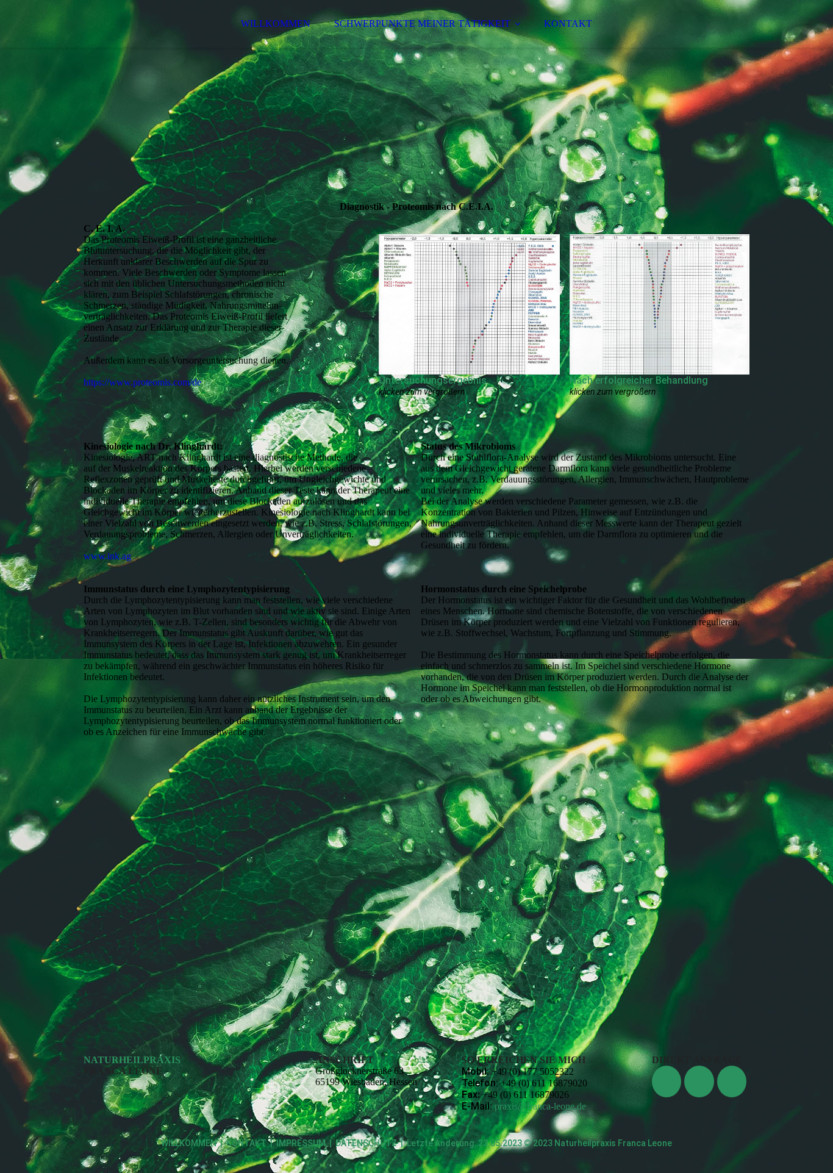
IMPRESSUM (301, 1143)
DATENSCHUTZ (366, 1143)
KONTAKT (568, 23)
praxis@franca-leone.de (540, 1106)
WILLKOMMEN (275, 23)
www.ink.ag (107, 556)
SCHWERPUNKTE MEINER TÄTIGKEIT (422, 23)
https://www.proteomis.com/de (142, 382)
